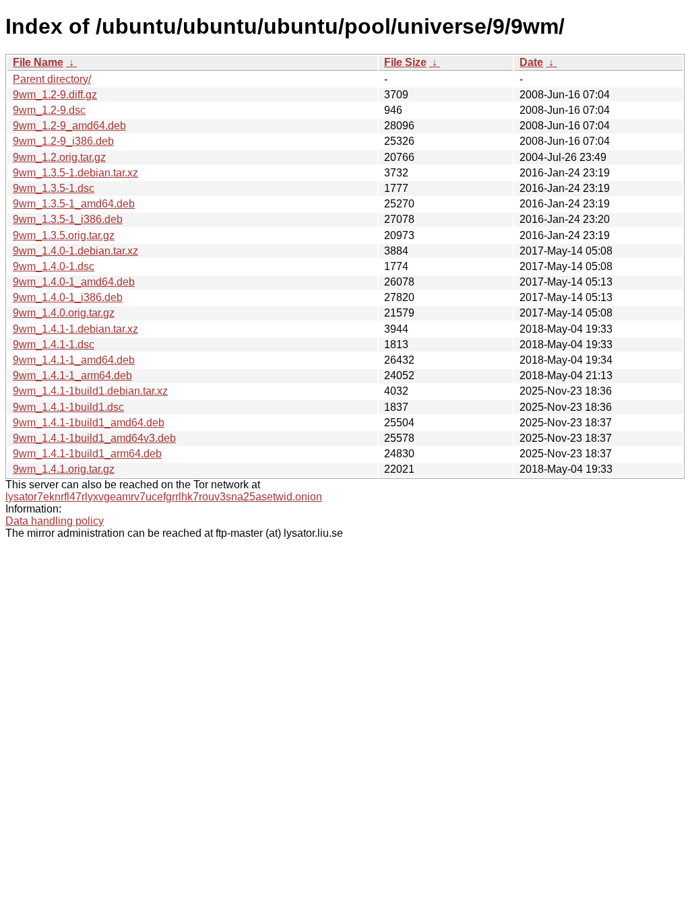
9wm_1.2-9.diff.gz (55, 94)
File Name (38, 62)
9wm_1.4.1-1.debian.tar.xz (75, 329)
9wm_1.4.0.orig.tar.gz (64, 313)
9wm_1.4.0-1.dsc (53, 266)
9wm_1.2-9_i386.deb (63, 141)
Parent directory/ (52, 79)
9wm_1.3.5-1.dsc (53, 188)
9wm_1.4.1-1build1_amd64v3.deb (94, 438)
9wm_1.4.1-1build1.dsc (68, 407)
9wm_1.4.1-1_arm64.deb (72, 375)
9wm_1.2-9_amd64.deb (69, 125)
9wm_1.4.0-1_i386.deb (68, 297)
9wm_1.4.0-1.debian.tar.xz (75, 251)
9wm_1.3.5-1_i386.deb (68, 219)
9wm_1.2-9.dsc (49, 110)
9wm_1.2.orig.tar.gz (59, 157)
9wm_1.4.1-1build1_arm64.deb (87, 453)
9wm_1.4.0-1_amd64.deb (74, 282)
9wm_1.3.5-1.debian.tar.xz (75, 172)
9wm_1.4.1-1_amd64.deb (74, 360)
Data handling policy (54, 521)
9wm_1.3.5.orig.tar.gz (64, 235)
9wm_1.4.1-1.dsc (53, 344)
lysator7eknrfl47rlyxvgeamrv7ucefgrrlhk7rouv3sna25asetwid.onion (163, 496)
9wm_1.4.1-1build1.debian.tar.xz (90, 391)
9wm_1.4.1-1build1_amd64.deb (88, 422)
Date (531, 62)
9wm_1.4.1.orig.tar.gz (64, 469)
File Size (405, 62)
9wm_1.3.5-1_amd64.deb (74, 203)
